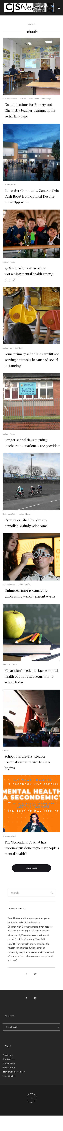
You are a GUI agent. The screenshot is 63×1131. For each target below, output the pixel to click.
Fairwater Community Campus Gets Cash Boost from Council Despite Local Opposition (32, 196)
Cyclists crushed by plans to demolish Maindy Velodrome (26, 523)
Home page (9, 1063)
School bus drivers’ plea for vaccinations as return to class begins (27, 762)
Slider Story (46, 98)
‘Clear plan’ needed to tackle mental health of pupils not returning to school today (31, 676)
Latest (30, 98)
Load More (31, 868)
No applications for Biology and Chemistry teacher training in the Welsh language (30, 110)
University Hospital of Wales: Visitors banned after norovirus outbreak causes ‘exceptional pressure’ (31, 956)
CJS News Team (10, 98)
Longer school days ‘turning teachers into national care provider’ (32, 443)
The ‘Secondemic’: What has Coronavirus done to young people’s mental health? (32, 848)
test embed (9, 1067)
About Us (8, 1055)
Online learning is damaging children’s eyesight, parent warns (30, 593)
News (36, 98)
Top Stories (9, 1076)
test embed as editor (14, 1071)
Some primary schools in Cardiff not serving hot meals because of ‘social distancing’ (32, 360)
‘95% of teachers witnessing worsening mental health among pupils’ (29, 274)
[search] (52, 892)
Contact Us (9, 1059)
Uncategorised (9, 184)
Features (22, 98)
